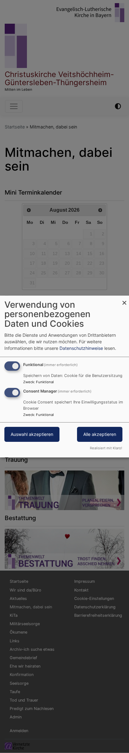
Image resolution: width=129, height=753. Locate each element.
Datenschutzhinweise (81, 348)
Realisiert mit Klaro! (106, 448)
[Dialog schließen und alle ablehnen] (124, 299)
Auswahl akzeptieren (32, 434)
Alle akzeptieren (99, 434)
